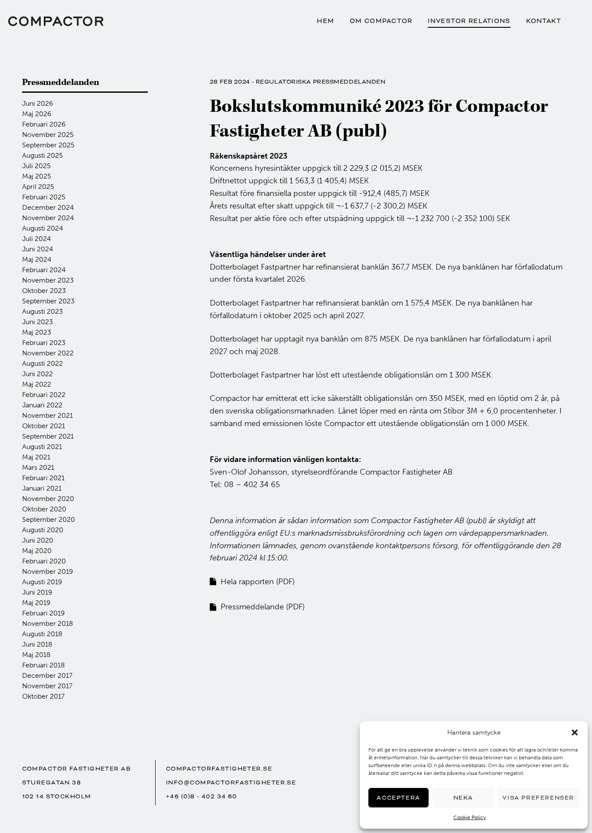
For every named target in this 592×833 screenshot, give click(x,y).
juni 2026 (37, 103)
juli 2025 (36, 166)
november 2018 (47, 623)
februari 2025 (43, 197)
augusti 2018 (42, 634)
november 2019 (47, 571)
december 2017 (47, 675)
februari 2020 (44, 561)
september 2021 (48, 436)
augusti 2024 (42, 228)
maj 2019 (36, 603)
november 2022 (48, 353)
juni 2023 (37, 322)
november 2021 (47, 415)
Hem (325, 21)
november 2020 (48, 499)
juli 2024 (36, 238)
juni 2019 (37, 592)
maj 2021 (36, 457)
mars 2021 (38, 467)
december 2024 (48, 207)
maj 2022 (36, 384)
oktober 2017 (43, 696)
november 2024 (48, 218)
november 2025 (48, 134)
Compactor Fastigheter (56, 21)
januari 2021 (42, 488)
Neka (463, 798)
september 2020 (48, 519)
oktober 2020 (44, 509)
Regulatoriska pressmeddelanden (321, 82)
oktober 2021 (43, 426)
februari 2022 (43, 394)
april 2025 (38, 186)
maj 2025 (36, 176)
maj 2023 (36, 332)
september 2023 (48, 301)
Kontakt (544, 21)
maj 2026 (37, 114)
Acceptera (398, 798)
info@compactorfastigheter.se (231, 782)
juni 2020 (37, 540)
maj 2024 (37, 259)
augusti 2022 (42, 363)
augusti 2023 (42, 311)
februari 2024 (44, 270)
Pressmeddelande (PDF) (263, 607)
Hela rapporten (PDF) (258, 581)
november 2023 (48, 280)
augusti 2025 (42, 155)
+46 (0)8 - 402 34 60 (201, 796)
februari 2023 (43, 342)
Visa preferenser (538, 798)
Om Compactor (381, 21)
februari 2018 (43, 665)
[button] (574, 732)
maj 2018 (36, 655)
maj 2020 (37, 551)
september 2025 (48, 145)
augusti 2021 (42, 447)
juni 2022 (37, 374)
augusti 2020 (42, 530)
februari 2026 (44, 124)
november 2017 (47, 686)
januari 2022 (42, 405)
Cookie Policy (469, 817)
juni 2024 (37, 249)
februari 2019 (43, 613)
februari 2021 (43, 478)
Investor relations (469, 21)
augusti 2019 (42, 582)
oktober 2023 (44, 290)
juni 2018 (37, 644)
